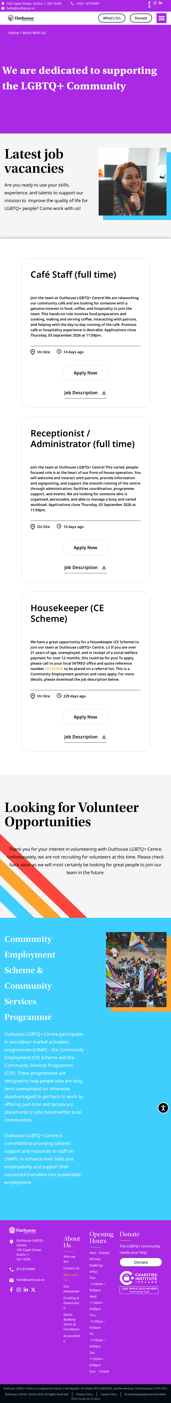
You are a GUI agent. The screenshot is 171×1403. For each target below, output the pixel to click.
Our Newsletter (71, 1288)
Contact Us (71, 1268)
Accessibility (71, 1338)
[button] (162, 18)
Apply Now (85, 373)
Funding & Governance (71, 1303)
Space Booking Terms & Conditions (71, 1321)
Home (13, 32)
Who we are (69, 1258)
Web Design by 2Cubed (85, 1399)
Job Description (81, 393)
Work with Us (70, 1277)
